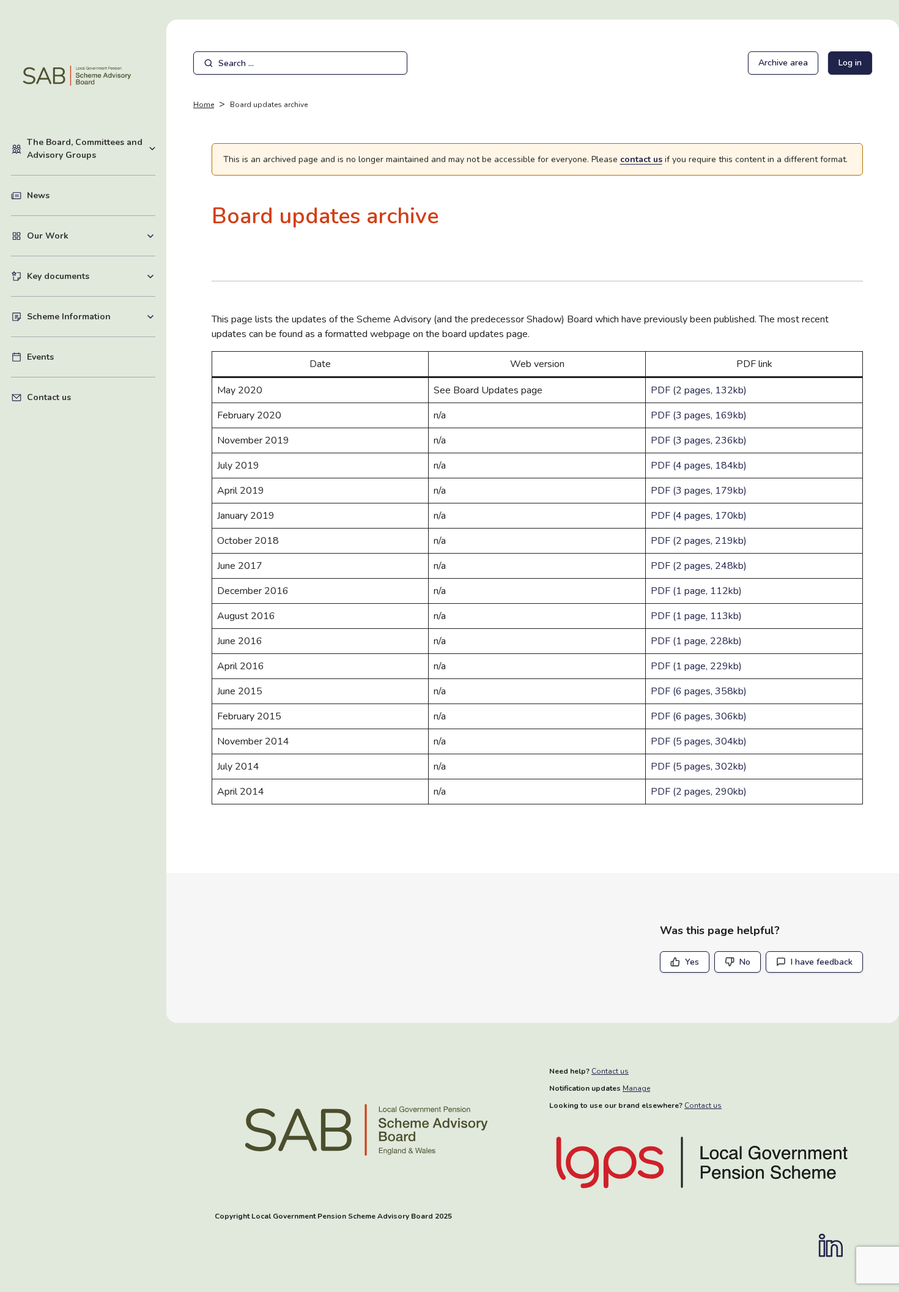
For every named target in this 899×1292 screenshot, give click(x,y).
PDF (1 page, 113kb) (696, 616)
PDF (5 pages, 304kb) (699, 741)
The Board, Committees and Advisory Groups (91, 148)
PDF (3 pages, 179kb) (699, 490)
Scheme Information (91, 316)
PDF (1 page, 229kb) (696, 666)
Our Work (91, 235)
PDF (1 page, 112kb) (696, 591)
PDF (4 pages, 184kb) (699, 465)
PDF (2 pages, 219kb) (699, 541)
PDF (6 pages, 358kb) (699, 691)
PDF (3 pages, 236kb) (699, 440)
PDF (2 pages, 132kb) (699, 390)
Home (203, 105)
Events (40, 357)
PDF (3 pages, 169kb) (699, 415)
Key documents (91, 276)
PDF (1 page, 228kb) (696, 641)
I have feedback (822, 962)
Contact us (49, 397)
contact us (641, 159)
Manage (636, 1088)
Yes (692, 962)
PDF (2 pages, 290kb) (699, 791)
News (38, 195)
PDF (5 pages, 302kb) (699, 766)
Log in (850, 63)
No (744, 962)
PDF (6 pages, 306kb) (699, 716)
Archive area (783, 63)
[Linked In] (836, 1245)
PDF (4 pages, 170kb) (699, 515)
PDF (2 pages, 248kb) (699, 566)
